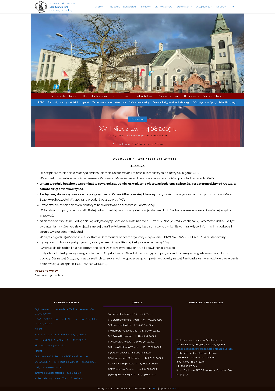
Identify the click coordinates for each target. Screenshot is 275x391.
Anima (175, 388)
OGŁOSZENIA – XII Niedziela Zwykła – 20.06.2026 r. (65, 361)
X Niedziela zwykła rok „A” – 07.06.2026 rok (59, 378)
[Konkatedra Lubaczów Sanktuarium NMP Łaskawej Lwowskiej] (41, 6)
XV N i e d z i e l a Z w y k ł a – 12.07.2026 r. (60, 340)
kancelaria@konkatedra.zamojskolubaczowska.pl (204, 348)
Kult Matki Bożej (144, 96)
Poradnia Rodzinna (168, 96)
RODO (41, 102)
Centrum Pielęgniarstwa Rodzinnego (171, 102)
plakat (38, 329)
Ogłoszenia (137, 119)
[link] (233, 7)
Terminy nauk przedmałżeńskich (109, 102)
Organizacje (190, 96)
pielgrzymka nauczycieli (48, 367)
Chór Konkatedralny (139, 102)
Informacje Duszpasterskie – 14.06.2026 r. (58, 372)
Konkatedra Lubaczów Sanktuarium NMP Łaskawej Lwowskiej (62, 6)
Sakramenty (124, 96)
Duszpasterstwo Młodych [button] (64, 96)
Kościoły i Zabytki (212, 96)
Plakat (38, 350)
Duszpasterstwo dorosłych (97, 96)
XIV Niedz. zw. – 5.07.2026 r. (50, 345)
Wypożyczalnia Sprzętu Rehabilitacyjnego (215, 102)
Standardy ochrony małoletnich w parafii (68, 102)
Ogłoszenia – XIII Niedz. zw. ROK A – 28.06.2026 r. (62, 356)
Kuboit (154, 388)
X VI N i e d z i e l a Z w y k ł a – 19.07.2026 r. (60, 334)
